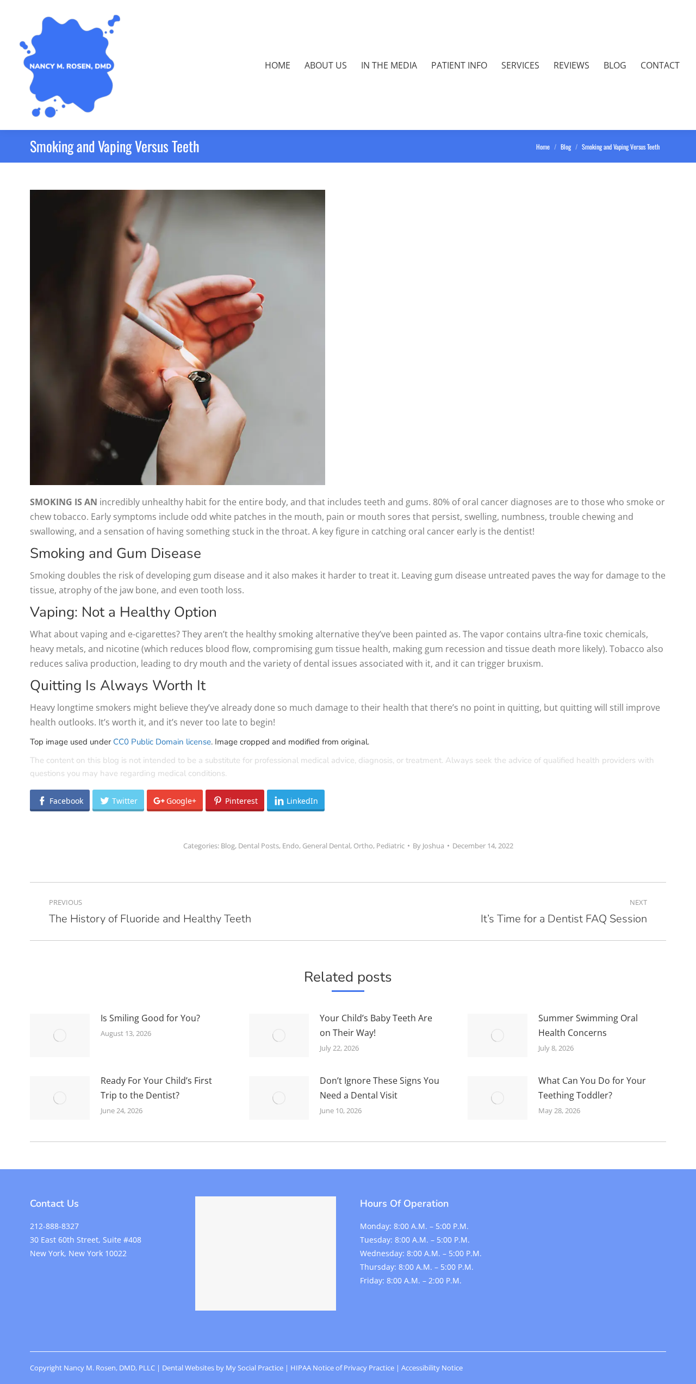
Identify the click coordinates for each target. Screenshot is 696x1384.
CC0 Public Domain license (162, 741)
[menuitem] (277, 65)
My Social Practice (253, 1368)
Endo (290, 846)
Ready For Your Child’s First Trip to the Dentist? (156, 1088)
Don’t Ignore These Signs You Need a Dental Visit (379, 1088)
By (428, 846)
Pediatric (390, 846)
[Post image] (60, 1035)
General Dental (326, 846)
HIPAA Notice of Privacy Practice (342, 1368)
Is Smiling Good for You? (150, 1018)
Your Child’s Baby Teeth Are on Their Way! (376, 1025)
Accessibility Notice (432, 1368)
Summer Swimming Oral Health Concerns (588, 1025)
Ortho (363, 846)
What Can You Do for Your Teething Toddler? (592, 1088)
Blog (228, 846)
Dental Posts (258, 846)
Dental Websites (188, 1368)
